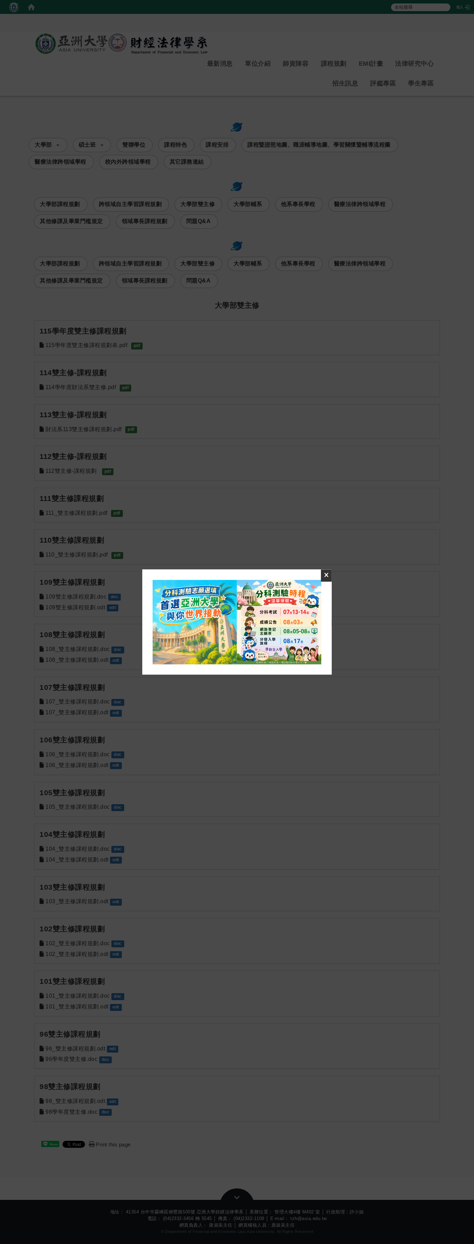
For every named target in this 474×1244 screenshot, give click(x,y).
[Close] (326, 575)
